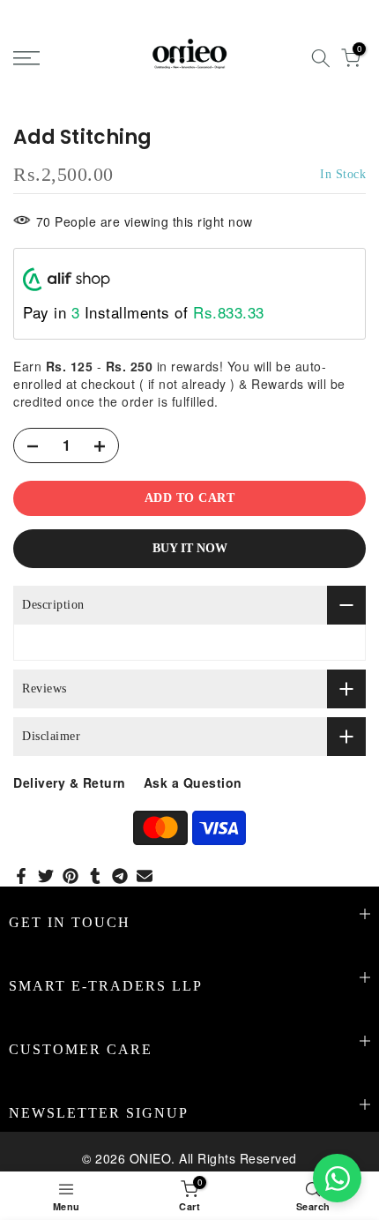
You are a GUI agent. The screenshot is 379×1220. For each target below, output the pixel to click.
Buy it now (189, 548)
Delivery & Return (69, 782)
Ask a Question (193, 782)
